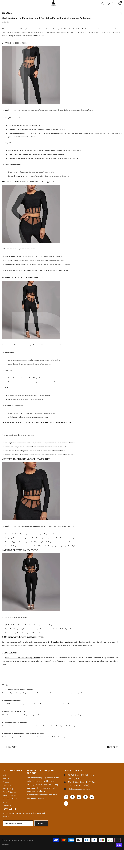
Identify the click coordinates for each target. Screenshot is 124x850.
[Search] (102, 3)
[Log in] (108, 3)
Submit (41, 823)
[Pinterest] (79, 797)
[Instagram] (72, 797)
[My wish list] (113, 3)
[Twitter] (66, 803)
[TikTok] (85, 797)
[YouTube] (91, 797)
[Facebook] (66, 797)
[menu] (3, 3)
